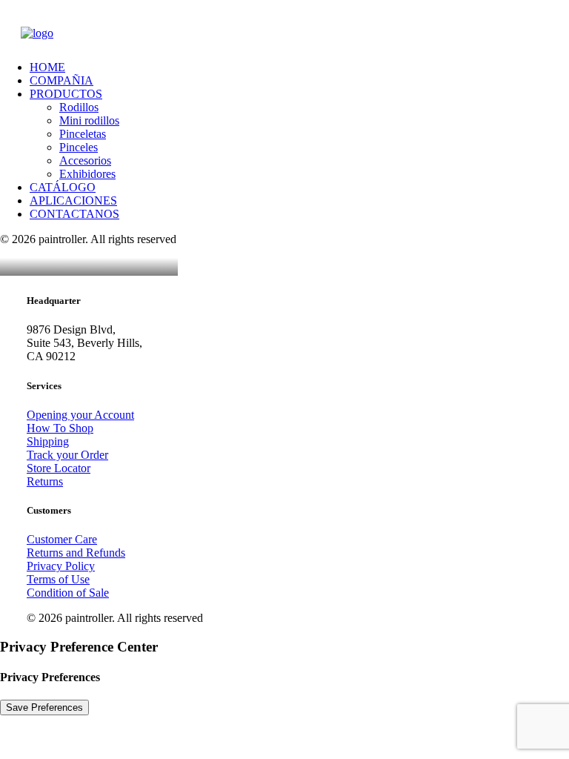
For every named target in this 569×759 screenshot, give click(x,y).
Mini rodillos (89, 120)
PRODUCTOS (66, 93)
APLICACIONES (73, 200)
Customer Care (62, 539)
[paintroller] (284, 38)
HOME (47, 67)
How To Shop (60, 428)
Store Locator (58, 468)
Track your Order (67, 454)
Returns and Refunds (76, 552)
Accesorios (85, 160)
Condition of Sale (68, 592)
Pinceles (78, 147)
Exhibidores (87, 174)
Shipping (48, 441)
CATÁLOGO (63, 187)
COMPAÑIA (61, 80)
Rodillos (79, 107)
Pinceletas (82, 133)
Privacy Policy (61, 566)
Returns (45, 481)
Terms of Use (58, 579)
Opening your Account (80, 414)
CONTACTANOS (74, 214)
